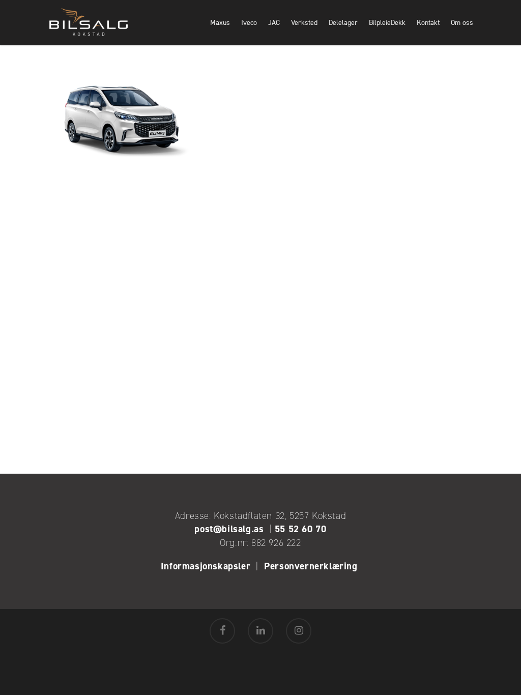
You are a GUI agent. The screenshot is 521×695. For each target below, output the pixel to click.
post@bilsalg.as (229, 529)
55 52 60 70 (301, 529)
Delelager (343, 22)
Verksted (304, 22)
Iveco (249, 22)
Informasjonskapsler (205, 566)
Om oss (462, 22)
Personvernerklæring (312, 566)
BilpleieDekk (387, 22)
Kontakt (428, 22)
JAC (274, 22)
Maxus (220, 22)
